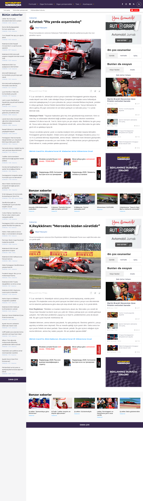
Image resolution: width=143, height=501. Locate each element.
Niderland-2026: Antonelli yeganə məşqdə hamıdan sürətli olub (13, 56)
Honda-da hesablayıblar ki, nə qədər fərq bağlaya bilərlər (12, 168)
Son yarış (7, 10)
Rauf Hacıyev (41, 28)
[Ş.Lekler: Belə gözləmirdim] (130, 403)
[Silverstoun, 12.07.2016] (107, 199)
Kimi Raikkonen (52, 339)
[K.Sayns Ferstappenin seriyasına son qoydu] (112, 133)
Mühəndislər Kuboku (38, 10)
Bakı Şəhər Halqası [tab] (123, 75)
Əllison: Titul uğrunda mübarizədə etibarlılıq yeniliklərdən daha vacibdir (11, 342)
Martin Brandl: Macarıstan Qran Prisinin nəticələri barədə (121, 100)
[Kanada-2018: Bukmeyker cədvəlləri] (39, 199)
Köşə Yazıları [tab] (115, 70)
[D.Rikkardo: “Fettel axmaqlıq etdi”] (84, 199)
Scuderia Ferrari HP (53, 151)
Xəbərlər (33, 18)
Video (136, 10)
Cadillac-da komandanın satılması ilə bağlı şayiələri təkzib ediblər (13, 159)
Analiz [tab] (132, 70)
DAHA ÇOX (13, 380)
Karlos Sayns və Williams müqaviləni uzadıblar (10, 299)
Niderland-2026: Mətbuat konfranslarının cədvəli (10, 308)
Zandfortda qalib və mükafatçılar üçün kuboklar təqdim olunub (11, 204)
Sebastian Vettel (69, 151)
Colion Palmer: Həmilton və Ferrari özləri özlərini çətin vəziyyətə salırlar (11, 215)
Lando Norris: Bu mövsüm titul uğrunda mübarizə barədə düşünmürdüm (12, 121)
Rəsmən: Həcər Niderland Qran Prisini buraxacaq (12, 316)
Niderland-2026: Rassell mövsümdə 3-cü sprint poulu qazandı (11, 46)
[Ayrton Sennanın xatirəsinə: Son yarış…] (112, 121)
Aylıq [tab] (135, 56)
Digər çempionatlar (64, 4)
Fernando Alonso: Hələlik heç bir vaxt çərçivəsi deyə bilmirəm (13, 149)
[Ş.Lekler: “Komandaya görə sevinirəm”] (39, 403)
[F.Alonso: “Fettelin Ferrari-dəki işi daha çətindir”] (62, 199)
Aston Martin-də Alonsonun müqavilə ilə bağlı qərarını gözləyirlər (11, 186)
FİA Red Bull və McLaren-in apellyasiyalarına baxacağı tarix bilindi (12, 369)
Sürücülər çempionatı (20, 10)
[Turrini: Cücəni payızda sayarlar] (112, 110)
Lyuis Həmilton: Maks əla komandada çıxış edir (10, 93)
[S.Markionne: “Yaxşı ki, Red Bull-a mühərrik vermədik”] (130, 199)
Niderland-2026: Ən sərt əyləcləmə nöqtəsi (10, 249)
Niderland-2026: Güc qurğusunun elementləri (10, 66)
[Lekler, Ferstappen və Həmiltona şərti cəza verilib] (107, 403)
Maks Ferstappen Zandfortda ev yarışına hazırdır (13, 266)
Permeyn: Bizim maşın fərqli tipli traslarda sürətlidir (13, 241)
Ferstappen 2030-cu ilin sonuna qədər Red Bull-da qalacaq (12, 224)
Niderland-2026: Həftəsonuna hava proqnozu (12, 258)
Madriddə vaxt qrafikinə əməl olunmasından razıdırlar (12, 352)
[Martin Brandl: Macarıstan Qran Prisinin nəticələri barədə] (123, 87)
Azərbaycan (87, 4)
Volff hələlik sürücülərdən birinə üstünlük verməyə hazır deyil (12, 333)
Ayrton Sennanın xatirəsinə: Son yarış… (128, 120)
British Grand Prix (37, 151)
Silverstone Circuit (85, 151)
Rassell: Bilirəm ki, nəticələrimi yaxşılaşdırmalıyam (12, 130)
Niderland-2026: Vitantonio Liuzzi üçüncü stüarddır (11, 291)
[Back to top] (137, 495)
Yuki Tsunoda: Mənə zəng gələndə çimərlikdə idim (10, 112)
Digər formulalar (46, 4)
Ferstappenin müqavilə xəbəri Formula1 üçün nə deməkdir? (12, 176)
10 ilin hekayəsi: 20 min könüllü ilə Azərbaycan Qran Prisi (12, 195)
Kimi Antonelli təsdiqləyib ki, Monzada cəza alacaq (11, 84)
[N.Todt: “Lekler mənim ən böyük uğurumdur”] (62, 403)
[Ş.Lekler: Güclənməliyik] (84, 403)
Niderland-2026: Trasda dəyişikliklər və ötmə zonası (11, 283)
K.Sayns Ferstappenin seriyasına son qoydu (126, 131)
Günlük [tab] (111, 56)
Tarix (77, 4)
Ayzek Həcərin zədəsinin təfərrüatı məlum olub (10, 325)
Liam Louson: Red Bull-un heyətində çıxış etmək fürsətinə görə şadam (12, 102)
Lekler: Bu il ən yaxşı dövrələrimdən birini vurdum (11, 20)
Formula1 (32, 4)
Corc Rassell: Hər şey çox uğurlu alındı (13, 36)
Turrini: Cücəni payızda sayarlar (126, 109)
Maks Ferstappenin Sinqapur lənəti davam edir (128, 142)
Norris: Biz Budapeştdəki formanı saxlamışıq (10, 28)
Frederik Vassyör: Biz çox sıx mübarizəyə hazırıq (11, 274)
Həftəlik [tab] (123, 56)
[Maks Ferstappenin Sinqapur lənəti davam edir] (112, 143)
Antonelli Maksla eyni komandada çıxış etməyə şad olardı (12, 75)
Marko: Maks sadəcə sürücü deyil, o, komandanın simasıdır (12, 233)
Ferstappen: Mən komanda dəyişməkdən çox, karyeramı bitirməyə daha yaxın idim (12, 140)
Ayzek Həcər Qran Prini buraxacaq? (10, 360)
